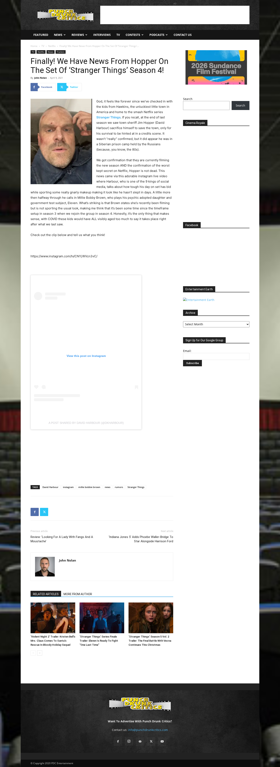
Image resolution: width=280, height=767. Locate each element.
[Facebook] (35, 512)
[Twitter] (44, 512)
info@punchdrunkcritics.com (148, 730)
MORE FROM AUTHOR (78, 594)
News (58, 35)
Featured (40, 35)
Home (34, 46)
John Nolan (40, 77)
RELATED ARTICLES (46, 594)
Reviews (78, 35)
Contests (133, 35)
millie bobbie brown (89, 487)
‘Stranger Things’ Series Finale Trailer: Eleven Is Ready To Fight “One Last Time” (99, 640)
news (107, 487)
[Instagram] (129, 741)
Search (187, 99)
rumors (119, 487)
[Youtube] (162, 742)
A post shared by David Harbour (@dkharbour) (86, 422)
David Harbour (50, 487)
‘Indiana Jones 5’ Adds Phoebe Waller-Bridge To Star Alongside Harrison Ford (141, 539)
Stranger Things (135, 487)
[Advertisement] (174, 15)
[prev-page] (33, 653)
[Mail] (140, 742)
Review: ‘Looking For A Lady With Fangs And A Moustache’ (62, 539)
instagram (68, 487)
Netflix (52, 46)
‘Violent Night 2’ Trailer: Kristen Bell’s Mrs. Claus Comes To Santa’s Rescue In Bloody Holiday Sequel (53, 640)
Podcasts (156, 35)
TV (118, 35)
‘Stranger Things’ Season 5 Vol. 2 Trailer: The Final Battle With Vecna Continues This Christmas (150, 640)
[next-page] (39, 653)
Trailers (60, 51)
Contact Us (183, 35)
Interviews (102, 35)
